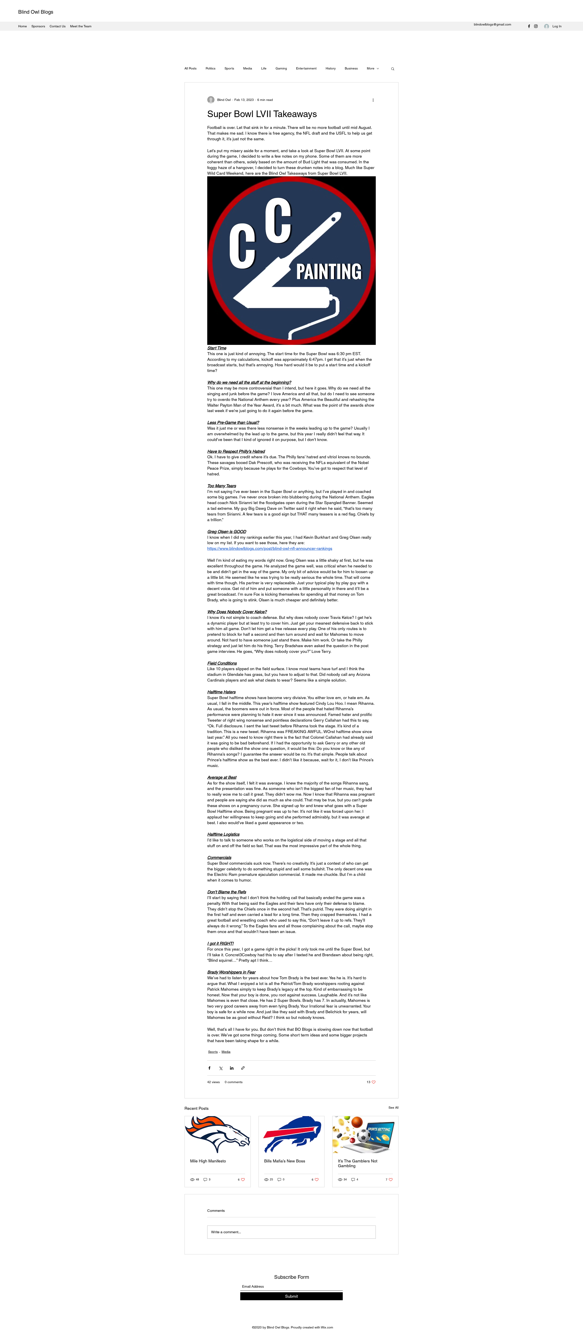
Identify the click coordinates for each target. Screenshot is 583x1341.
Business (351, 68)
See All (394, 1107)
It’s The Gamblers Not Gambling (357, 1163)
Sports (229, 68)
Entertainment (306, 68)
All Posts (190, 68)
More (370, 68)
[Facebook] (529, 26)
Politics (210, 68)
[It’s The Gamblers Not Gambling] (365, 1134)
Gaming (281, 68)
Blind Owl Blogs (35, 12)
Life (263, 68)
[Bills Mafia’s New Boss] (292, 1134)
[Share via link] (243, 1068)
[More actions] (373, 100)
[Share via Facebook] (209, 1068)
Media (247, 68)
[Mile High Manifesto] (218, 1134)
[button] (393, 68)
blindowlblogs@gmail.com (492, 24)
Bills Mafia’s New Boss (284, 1161)
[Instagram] (536, 26)
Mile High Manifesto (208, 1161)
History (331, 68)
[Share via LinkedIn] (232, 1068)
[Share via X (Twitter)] (220, 1068)
